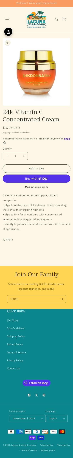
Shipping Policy (16, 336)
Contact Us (13, 368)
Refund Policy (15, 344)
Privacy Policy (15, 360)
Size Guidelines (15, 328)
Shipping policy (48, 450)
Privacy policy (63, 445)
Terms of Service (16, 352)
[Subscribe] (62, 299)
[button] (7, 19)
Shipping (6, 133)
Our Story (12, 320)
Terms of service (29, 450)
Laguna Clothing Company (23, 445)
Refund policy (46, 445)
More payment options (36, 187)
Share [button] (9, 239)
